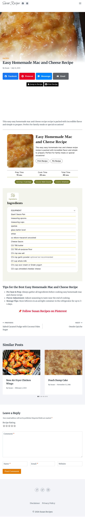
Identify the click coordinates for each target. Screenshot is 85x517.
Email (34, 464)
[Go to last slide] (6, 372)
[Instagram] (48, 490)
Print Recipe (52, 84)
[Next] (79, 372)
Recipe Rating (9, 422)
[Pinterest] (27, 3)
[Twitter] (42, 490)
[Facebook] (23, 3)
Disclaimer (35, 503)
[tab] (38, 396)
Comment (9, 434)
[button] (74, 210)
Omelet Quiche (75, 325)
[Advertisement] (42, 103)
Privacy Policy (48, 503)
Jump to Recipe (36, 84)
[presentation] (21, 362)
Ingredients (13, 199)
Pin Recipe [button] (56, 161)
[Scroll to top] (79, 513)
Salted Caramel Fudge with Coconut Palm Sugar (21, 326)
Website (62, 464)
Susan (7, 68)
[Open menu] (80, 3)
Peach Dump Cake (58, 380)
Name (7, 464)
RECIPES (6, 58)
